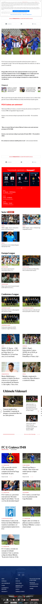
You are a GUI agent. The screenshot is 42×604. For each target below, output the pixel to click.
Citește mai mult (5, 476)
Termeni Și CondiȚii (20, 591)
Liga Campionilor (6, 583)
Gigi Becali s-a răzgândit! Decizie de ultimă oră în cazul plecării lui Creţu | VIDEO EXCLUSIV (12, 89)
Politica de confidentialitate (27, 14)
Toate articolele (14, 449)
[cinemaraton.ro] (31, 603)
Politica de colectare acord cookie (16, 14)
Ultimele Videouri (15, 391)
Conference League (6, 308)
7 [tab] (23, 188)
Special (24, 374)
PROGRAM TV (4, 591)
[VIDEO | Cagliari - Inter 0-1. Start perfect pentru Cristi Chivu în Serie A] (10, 219)
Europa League (5, 267)
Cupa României (26, 492)
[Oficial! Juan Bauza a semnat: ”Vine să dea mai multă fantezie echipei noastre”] (31, 458)
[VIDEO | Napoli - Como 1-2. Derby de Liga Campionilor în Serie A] (31, 219)
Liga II (3, 346)
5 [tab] (21, 188)
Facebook (19, 575)
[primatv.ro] (4, 600)
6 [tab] (22, 187)
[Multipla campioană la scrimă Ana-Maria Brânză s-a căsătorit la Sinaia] (31, 367)
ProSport (23, 73)
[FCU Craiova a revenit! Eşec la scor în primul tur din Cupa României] (31, 485)
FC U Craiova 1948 (14, 447)
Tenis (17, 578)
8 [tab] (25, 188)
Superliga (25, 346)
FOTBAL (3, 585)
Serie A (3, 225)
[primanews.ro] (18, 600)
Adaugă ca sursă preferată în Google (21, 18)
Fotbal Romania (26, 465)
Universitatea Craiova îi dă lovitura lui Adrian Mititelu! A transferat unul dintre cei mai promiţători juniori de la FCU (10, 525)
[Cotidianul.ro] (13, 602)
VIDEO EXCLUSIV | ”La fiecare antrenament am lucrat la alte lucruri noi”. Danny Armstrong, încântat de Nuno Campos (31, 407)
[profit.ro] (6, 602)
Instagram (23, 575)
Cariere (31, 588)
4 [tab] (20, 188)
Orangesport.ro (5, 374)
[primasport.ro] (32, 600)
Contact (18, 589)
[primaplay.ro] (23, 600)
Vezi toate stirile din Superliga (30, 434)
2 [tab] (18, 188)
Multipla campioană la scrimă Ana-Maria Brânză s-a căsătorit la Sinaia (31, 378)
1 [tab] (16, 188)
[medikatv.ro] (26, 602)
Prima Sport (13, 596)
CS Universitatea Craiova (28, 308)
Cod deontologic (34, 586)
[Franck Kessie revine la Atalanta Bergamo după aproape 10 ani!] (10, 237)
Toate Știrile (19, 583)
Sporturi (18, 581)
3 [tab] (19, 188)
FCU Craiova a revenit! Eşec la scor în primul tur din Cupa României (31, 497)
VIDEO (3, 578)
